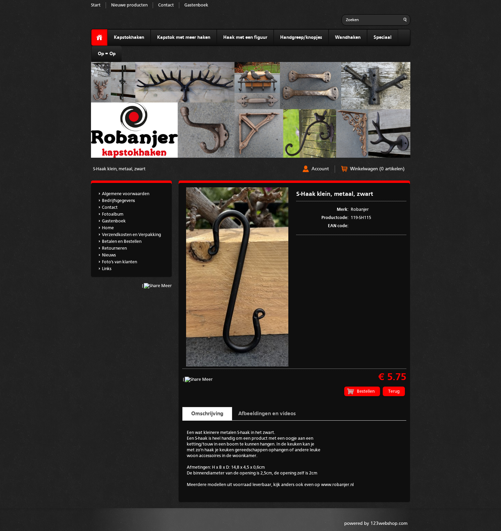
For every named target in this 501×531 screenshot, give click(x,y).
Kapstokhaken (129, 37)
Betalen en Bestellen (121, 241)
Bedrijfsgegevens (118, 201)
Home (108, 228)
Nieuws (109, 255)
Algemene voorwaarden (125, 194)
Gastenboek (196, 5)
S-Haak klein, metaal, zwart (119, 169)
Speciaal (383, 37)
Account (320, 169)
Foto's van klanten (119, 262)
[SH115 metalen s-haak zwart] (237, 365)
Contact (166, 5)
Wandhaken (348, 37)
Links (106, 269)
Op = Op (107, 53)
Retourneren (114, 248)
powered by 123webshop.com (376, 523)
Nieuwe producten (129, 5)
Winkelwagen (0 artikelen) (377, 169)
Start (96, 5)
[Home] (99, 38)
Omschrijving (207, 414)
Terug (393, 391)
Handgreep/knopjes (301, 37)
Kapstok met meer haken (183, 37)
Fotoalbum (112, 214)
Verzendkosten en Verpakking (131, 235)
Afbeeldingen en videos (267, 414)
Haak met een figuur (245, 37)
